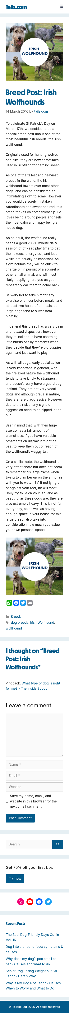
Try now (15, 878)
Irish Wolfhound (42, 622)
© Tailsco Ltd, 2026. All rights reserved (34, 1007)
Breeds (16, 617)
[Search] (57, 844)
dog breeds (19, 622)
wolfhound (14, 628)
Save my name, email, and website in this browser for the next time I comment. (33, 801)
